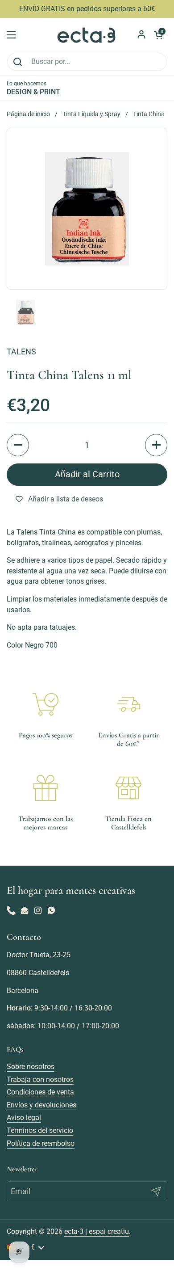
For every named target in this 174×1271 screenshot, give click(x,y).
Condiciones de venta (40, 1092)
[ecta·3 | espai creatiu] (87, 35)
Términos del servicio (40, 1130)
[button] (18, 445)
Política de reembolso (41, 1143)
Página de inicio (28, 114)
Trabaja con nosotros (40, 1079)
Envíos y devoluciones (41, 1105)
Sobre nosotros (30, 1066)
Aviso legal (24, 1117)
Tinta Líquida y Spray (91, 114)
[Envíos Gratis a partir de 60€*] (128, 704)
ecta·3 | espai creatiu (96, 1231)
